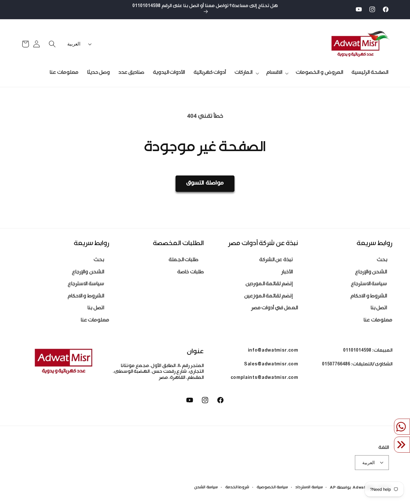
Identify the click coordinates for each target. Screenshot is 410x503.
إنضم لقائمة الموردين (269, 284)
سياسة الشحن (206, 487)
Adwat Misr (364, 487)
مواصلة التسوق (205, 183)
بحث (382, 260)
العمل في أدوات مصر (274, 308)
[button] (276, 73)
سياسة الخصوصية (272, 487)
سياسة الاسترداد (309, 487)
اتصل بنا (379, 308)
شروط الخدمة (237, 487)
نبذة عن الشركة (276, 260)
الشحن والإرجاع (371, 272)
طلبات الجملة (183, 260)
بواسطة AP (340, 487)
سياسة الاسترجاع (369, 284)
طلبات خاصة (190, 272)
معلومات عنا (378, 320)
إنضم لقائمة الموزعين (268, 296)
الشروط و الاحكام (368, 296)
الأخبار (287, 272)
